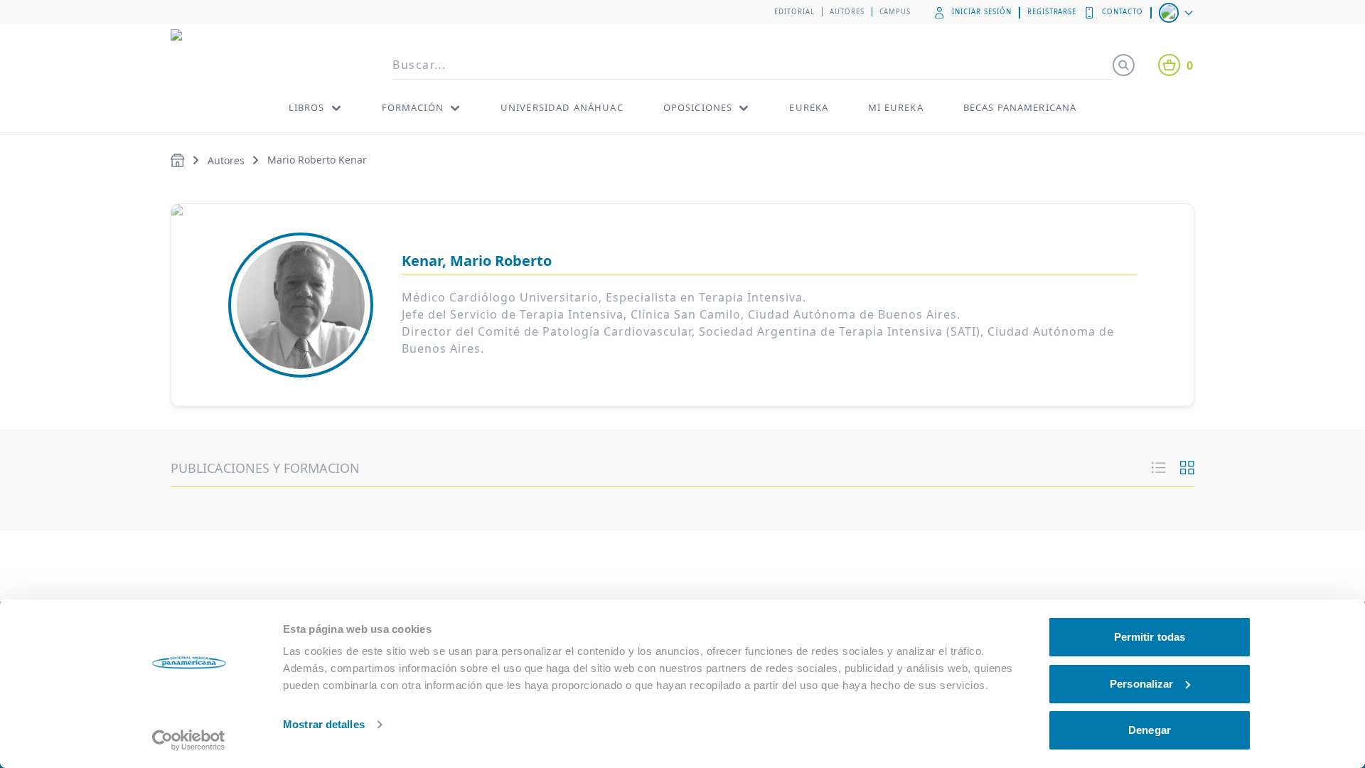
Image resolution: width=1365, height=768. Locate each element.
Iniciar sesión (981, 11)
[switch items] (1187, 468)
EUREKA (808, 107)
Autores (847, 11)
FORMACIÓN (413, 107)
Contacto (1122, 11)
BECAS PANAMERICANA (1020, 107)
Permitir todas (1149, 637)
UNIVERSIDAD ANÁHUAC (561, 107)
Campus (895, 11)
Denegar (1149, 730)
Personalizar (1141, 684)
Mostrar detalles (324, 724)
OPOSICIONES (698, 107)
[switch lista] (1159, 468)
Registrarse (1052, 11)
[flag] (1177, 12)
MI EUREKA (895, 107)
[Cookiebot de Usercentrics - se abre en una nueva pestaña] (189, 740)
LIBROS (307, 107)
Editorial (794, 11)
